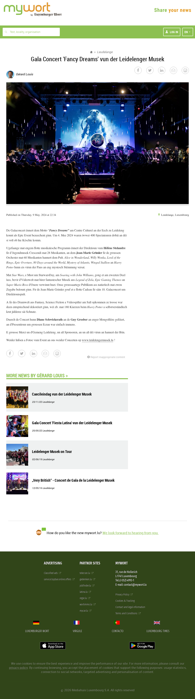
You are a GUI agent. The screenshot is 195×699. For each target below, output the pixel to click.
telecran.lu (85, 573)
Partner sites (90, 563)
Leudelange (105, 52)
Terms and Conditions (126, 613)
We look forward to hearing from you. (130, 533)
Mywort (121, 563)
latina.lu (84, 591)
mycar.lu (84, 610)
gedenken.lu (86, 579)
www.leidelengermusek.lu (97, 340)
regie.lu (83, 598)
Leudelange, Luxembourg (174, 215)
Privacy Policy (122, 594)
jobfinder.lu (86, 585)
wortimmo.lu (86, 604)
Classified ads (51, 573)
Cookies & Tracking (125, 600)
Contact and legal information (130, 607)
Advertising (53, 563)
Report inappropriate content (107, 357)
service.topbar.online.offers (58, 579)
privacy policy (18, 668)
